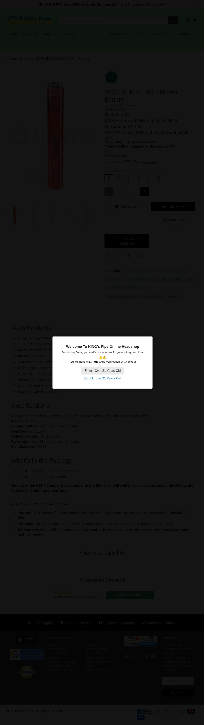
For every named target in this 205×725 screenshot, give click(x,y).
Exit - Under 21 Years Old (102, 378)
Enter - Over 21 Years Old (102, 371)
